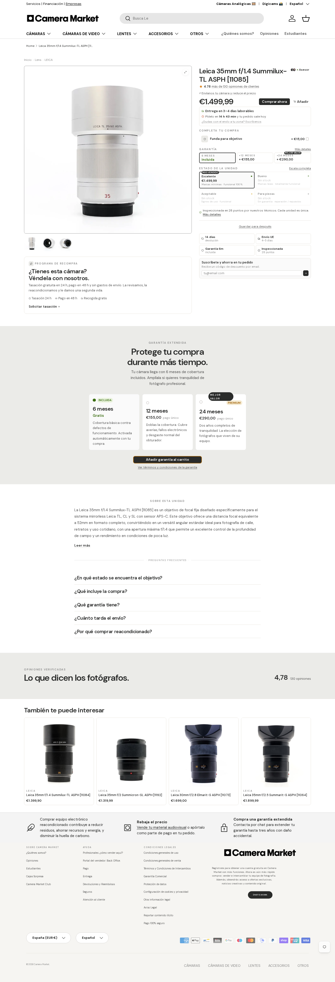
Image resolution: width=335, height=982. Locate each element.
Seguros (87, 891)
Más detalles (303, 149)
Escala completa (300, 168)
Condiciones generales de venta (162, 860)
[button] (305, 18)
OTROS (196, 33)
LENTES (124, 33)
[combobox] (192, 18)
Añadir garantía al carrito (167, 459)
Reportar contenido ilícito (158, 915)
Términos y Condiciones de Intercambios (167, 868)
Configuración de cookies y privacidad (166, 891)
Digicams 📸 (272, 4)
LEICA (49, 60)
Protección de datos (155, 884)
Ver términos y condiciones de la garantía (167, 467)
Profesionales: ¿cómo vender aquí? (103, 852)
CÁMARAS (35, 33)
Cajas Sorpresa (34, 876)
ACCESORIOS (161, 33)
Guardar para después (255, 226)
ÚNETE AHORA (260, 894)
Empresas (73, 4)
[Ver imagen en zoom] (185, 72)
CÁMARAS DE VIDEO (81, 33)
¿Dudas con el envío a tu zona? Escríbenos (231, 122)
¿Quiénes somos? (237, 33)
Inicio (28, 60)
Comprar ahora (274, 101)
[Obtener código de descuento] (306, 273)
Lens (38, 60)
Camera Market (41, 964)
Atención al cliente (94, 899)
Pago (86, 868)
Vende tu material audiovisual (161, 827)
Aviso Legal (150, 907)
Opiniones (269, 33)
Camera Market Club (38, 884)
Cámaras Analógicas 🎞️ (236, 4)
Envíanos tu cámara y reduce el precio (229, 93)
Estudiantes (295, 33)
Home (30, 46)
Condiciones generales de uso (161, 852)
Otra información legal (157, 899)
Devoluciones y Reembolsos (99, 884)
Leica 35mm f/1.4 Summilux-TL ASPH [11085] (66, 46)
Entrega (87, 876)
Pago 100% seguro (154, 923)
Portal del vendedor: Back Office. (101, 860)
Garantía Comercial (155, 876)
